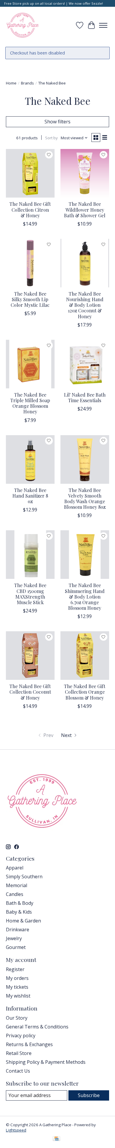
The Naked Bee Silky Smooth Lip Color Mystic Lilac (30, 299)
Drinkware (17, 929)
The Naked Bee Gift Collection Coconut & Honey (30, 691)
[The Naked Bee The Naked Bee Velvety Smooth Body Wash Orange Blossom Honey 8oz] (84, 459)
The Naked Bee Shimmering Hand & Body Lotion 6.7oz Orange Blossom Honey (85, 596)
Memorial (16, 885)
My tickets (17, 987)
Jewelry (14, 938)
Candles (14, 894)
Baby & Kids (19, 912)
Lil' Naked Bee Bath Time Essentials (85, 397)
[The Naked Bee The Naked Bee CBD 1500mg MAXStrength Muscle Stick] (30, 554)
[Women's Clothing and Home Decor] (22, 25)
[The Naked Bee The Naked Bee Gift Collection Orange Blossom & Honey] (84, 655)
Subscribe (89, 1095)
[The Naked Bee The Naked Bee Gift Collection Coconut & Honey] (30, 655)
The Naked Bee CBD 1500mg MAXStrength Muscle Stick (30, 593)
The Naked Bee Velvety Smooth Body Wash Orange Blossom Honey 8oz (85, 498)
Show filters (57, 121)
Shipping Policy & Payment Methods (46, 1062)
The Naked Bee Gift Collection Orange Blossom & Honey (84, 691)
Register (15, 969)
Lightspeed (16, 1130)
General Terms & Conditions (37, 1026)
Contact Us (18, 1071)
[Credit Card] (56, 1139)
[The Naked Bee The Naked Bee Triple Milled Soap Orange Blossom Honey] (30, 364)
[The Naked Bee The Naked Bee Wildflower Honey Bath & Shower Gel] (84, 173)
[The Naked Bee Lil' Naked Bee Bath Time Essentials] (84, 364)
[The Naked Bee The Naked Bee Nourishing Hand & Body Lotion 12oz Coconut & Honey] (84, 263)
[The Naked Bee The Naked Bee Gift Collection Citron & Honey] (30, 173)
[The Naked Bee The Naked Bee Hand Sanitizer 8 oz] (30, 459)
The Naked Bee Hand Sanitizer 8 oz (30, 495)
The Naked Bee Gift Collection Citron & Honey (30, 209)
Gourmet (16, 947)
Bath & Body (19, 903)
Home (11, 83)
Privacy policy (20, 1035)
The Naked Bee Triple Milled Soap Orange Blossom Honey (30, 403)
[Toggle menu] (103, 25)
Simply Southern (24, 876)
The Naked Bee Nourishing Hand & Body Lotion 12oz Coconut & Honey (85, 305)
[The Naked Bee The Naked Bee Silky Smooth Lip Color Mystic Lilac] (30, 263)
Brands (27, 83)
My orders (17, 978)
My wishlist (18, 996)
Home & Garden (23, 920)
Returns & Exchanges (29, 1044)
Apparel (14, 867)
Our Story (16, 1018)
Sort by (51, 137)
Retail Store (19, 1053)
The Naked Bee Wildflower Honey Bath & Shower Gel (84, 209)
